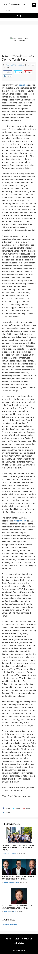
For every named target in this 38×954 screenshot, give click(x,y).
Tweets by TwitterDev (9, 924)
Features (13, 853)
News (17, 882)
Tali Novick (7, 853)
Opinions (21, 65)
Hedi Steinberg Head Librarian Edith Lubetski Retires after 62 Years (17, 907)
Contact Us (27, 939)
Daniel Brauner (8, 911)
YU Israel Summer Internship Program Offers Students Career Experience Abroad (18, 848)
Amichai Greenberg (9, 882)
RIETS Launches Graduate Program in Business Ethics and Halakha (18, 878)
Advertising (19, 943)
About (8, 939)
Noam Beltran (11, 65)
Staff (17, 939)
